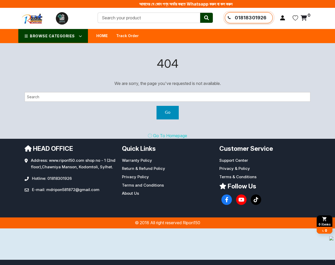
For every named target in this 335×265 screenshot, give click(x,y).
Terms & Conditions (237, 176)
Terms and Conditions (143, 185)
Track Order (127, 35)
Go (167, 112)
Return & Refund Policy (143, 168)
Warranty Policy (137, 160)
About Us (130, 193)
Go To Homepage (169, 135)
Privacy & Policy (234, 168)
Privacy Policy (135, 176)
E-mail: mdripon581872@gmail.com (65, 189)
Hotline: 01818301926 (52, 178)
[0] (304, 18)
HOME (102, 35)
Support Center (233, 160)
